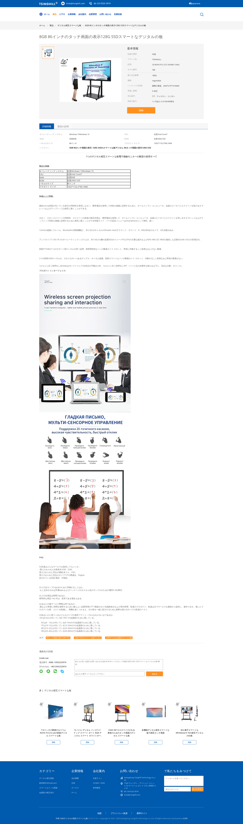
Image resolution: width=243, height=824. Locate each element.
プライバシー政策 (119, 813)
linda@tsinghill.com (75, 3)
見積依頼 (118, 14)
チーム (74, 792)
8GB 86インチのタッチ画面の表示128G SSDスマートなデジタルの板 (115, 25)
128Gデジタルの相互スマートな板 (119, 638)
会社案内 (82, 14)
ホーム (47, 14)
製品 (55, 14)
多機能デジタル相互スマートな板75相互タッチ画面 (155, 731)
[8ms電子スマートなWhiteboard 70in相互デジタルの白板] (190, 712)
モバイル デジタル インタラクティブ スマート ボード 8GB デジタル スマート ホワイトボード (87, 734)
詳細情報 (46, 126)
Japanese (196, 3)
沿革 (73, 783)
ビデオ (62, 14)
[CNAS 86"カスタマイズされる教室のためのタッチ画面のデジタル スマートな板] (122, 712)
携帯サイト (142, 813)
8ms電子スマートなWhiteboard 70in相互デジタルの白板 (189, 733)
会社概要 (75, 778)
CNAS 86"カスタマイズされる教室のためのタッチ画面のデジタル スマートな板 (121, 733)
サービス (75, 788)
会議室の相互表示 (46, 792)
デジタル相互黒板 (46, 778)
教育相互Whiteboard (48, 783)
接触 (141, 110)
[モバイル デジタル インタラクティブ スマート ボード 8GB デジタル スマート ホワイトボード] (88, 712)
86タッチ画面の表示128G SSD (58, 638)
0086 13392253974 (57, 662)
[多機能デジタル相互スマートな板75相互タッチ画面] (156, 712)
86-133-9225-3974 (102, 4)
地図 (99, 813)
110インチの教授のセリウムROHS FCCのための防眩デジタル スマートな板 (53, 733)
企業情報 (72, 14)
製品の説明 (63, 126)
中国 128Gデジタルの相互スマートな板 (72, 818)
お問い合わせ (105, 14)
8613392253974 (59, 666)
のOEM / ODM (99, 783)
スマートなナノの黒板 (48, 788)
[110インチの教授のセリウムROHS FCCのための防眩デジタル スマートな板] (54, 712)
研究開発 (96, 788)
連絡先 (154, 674)
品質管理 (93, 14)
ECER (185, 818)
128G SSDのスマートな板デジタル (88, 638)
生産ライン (97, 778)
